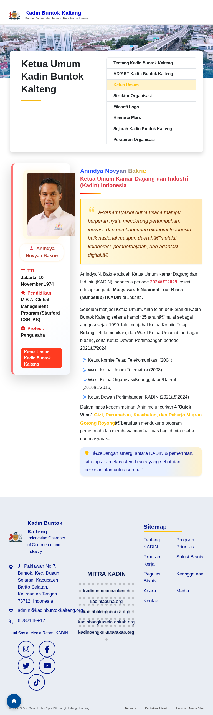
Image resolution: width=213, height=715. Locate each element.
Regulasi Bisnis (153, 577)
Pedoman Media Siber (190, 708)
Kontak (151, 601)
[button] (80, 584)
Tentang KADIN (152, 543)
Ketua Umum (126, 84)
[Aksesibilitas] (14, 701)
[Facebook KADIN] (47, 649)
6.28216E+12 (31, 620)
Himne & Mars (127, 117)
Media (182, 591)
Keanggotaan (189, 574)
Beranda (130, 708)
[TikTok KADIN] (36, 682)
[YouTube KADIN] (47, 665)
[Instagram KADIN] (26, 649)
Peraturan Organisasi (134, 139)
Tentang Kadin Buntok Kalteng (143, 62)
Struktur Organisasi (132, 95)
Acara (150, 591)
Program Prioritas (185, 543)
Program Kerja (152, 560)
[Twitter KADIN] (26, 665)
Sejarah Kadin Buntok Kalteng (142, 128)
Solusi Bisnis (189, 556)
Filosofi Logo (126, 106)
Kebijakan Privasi (156, 708)
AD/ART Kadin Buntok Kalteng (143, 73)
